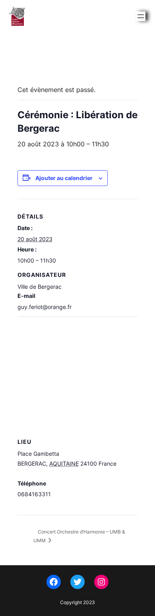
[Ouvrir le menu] (140, 16)
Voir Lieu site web (40, 505)
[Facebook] (53, 582)
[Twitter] (77, 582)
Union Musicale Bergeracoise (64, 16)
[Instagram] (101, 582)
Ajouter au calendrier (64, 178)
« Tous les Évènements (53, 69)
